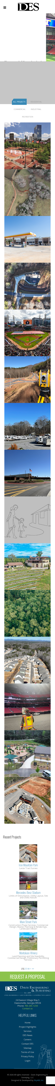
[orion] (28, 6)
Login (27, 1060)
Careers (27, 1039)
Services (27, 1031)
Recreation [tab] (27, 116)
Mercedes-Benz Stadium (28, 892)
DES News (27, 1035)
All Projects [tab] (19, 101)
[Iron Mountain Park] (28, 853)
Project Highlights (27, 1026)
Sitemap (27, 1048)
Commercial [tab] (20, 109)
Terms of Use (27, 1052)
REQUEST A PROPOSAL (27, 976)
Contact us (27, 1008)
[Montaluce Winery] (28, 941)
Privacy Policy (27, 1056)
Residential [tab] (36, 101)
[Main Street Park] (28, 909)
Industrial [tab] (36, 109)
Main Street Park (28, 921)
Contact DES (27, 1043)
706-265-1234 (31, 1005)
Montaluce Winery (28, 953)
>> (33, 968)
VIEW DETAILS (27, 150)
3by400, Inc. (39, 1080)
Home (27, 1022)
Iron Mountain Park (28, 865)
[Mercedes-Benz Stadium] (28, 880)
